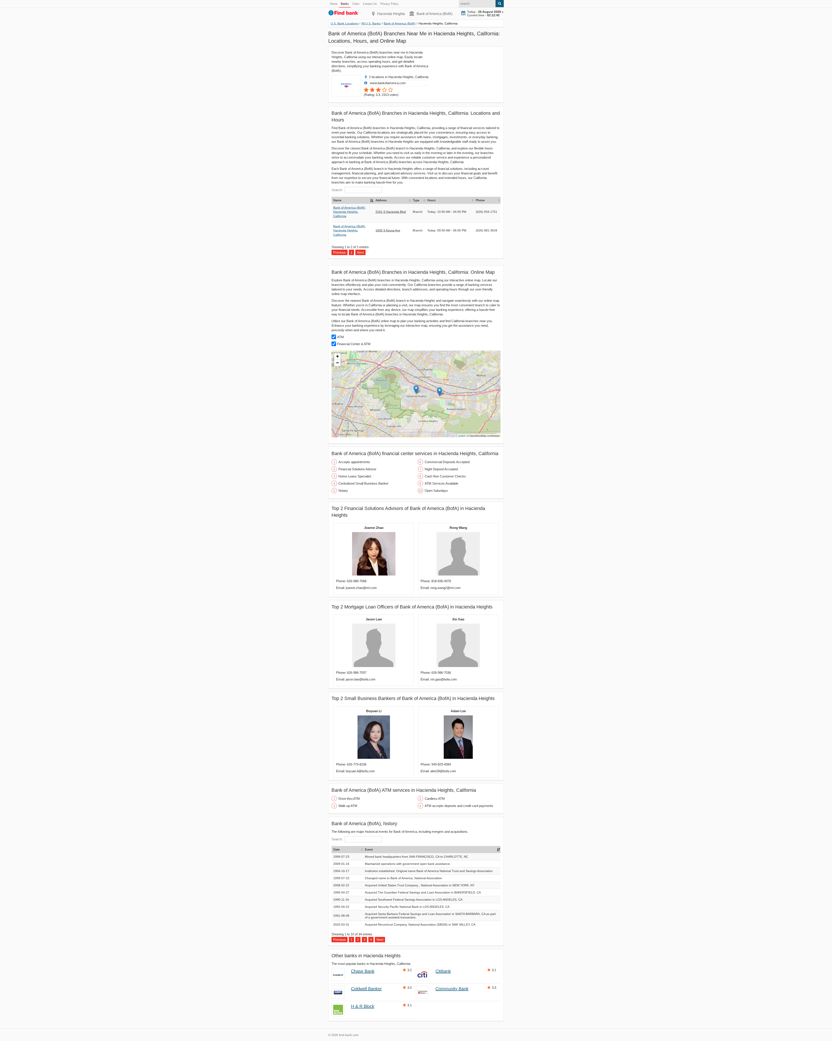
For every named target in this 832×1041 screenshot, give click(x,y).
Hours (431, 200)
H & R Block (362, 1006)
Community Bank (452, 988)
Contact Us (370, 3)
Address (381, 200)
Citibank (443, 971)
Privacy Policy (389, 3)
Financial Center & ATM (353, 344)
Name (337, 200)
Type (416, 200)
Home (333, 3)
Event (369, 849)
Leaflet (461, 435)
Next (380, 939)
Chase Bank (362, 971)
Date (336, 849)
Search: (337, 190)
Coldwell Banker (366, 988)
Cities (355, 3)
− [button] (337, 363)
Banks (345, 3)
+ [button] (337, 356)
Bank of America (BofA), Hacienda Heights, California (349, 212)
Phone (480, 200)
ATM (340, 337)
